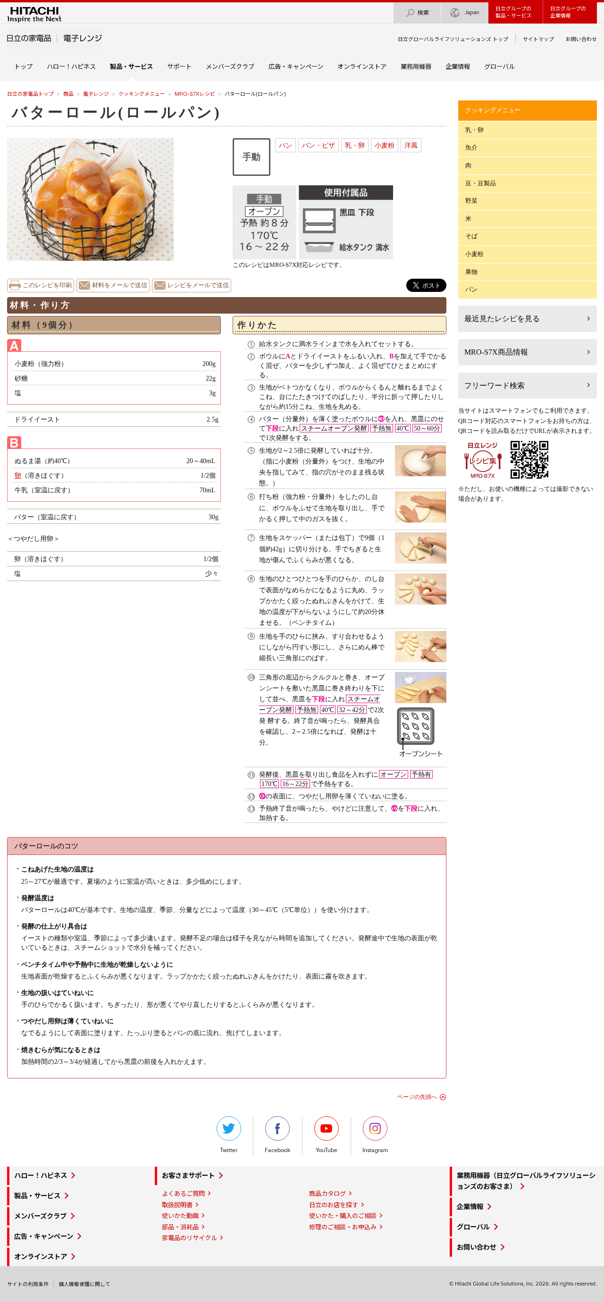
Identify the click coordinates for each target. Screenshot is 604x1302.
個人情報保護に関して (84, 1284)
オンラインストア (361, 66)
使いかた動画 (180, 1215)
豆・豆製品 (480, 183)
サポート (179, 66)
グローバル (499, 66)
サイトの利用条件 (28, 1284)
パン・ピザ (318, 145)
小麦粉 (384, 145)
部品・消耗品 (180, 1227)
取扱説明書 (177, 1205)
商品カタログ (327, 1193)
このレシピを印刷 (47, 285)
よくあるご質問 (183, 1193)
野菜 (471, 200)
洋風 (411, 145)
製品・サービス (37, 1196)
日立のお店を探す (333, 1205)
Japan (472, 12)
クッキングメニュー (141, 94)
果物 (471, 271)
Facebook (277, 1150)
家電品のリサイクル (189, 1238)
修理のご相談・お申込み (343, 1227)
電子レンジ (96, 94)
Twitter (228, 1150)
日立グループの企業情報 (568, 12)
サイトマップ (538, 39)
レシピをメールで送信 (198, 285)
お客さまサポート (188, 1175)
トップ (23, 66)
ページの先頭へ (417, 1097)
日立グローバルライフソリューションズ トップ (453, 39)
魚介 (471, 147)
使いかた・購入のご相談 (343, 1215)
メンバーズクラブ (230, 66)
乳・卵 (355, 145)
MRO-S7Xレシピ (195, 94)
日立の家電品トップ (30, 94)
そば (471, 236)
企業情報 (457, 66)
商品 (68, 94)
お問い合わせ (581, 39)
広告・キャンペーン (295, 66)
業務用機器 (416, 66)
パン (285, 145)
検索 (423, 12)
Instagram (375, 1150)
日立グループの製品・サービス (513, 12)
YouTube (326, 1150)
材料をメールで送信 (119, 285)
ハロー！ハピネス (71, 66)
